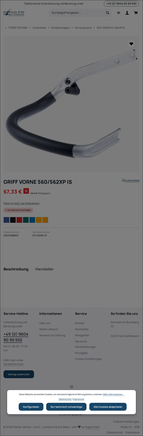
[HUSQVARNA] (131, 182)
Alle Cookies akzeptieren (108, 406)
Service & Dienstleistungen (85, 344)
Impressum (133, 432)
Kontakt (80, 323)
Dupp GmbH (92, 427)
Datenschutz (115, 432)
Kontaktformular (13, 364)
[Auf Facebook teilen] (6, 220)
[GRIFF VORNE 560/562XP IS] (71, 104)
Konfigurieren (31, 406)
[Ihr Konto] (127, 13)
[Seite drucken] (45, 220)
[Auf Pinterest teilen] (19, 220)
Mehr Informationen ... (113, 394)
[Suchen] (107, 13)
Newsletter (82, 329)
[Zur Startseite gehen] (14, 12)
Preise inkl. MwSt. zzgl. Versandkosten (21, 203)
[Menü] (118, 13)
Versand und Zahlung (52, 335)
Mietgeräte (82, 335)
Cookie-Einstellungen (88, 359)
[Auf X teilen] (13, 220)
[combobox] (76, 13)
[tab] (15, 269)
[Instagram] (71, 387)
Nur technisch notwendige (66, 406)
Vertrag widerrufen (19, 374)
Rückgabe (81, 353)
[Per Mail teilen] (39, 220)
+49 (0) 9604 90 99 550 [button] (121, 3)
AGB (137, 427)
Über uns (44, 323)
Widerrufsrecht (48, 329)
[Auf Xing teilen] (26, 220)
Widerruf (126, 427)
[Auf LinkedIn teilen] (32, 220)
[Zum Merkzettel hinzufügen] (131, 44)
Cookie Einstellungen (126, 421)
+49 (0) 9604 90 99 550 (15, 337)
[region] (71, 104)
